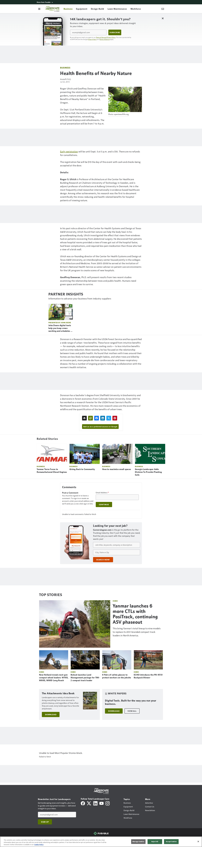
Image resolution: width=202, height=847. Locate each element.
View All (132, 711)
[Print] (84, 418)
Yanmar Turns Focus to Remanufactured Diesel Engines (52, 470)
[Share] (96, 418)
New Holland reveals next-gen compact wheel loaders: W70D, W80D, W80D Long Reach (53, 678)
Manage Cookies (138, 841)
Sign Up (45, 822)
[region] (101, 841)
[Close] (198, 841)
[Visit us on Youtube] (101, 803)
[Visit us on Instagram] (107, 803)
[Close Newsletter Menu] (162, 18)
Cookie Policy (38, 844)
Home (115, 601)
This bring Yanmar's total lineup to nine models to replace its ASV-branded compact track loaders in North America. (137, 632)
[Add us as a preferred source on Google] (90, 418)
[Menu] (39, 8)
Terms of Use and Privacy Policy (106, 37)
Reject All (154, 841)
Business (65, 67)
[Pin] (114, 418)
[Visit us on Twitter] (89, 803)
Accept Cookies (171, 841)
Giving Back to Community (82, 469)
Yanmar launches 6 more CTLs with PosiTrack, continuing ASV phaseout (135, 614)
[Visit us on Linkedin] (95, 803)
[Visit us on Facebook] (83, 803)
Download (50, 714)
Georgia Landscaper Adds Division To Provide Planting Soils (148, 472)
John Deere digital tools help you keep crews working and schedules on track (60, 328)
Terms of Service (105, 39)
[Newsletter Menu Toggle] (162, 8)
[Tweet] (108, 418)
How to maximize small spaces (116, 469)
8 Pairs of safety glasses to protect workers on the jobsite (116, 676)
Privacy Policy (92, 39)
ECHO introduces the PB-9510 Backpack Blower (148, 676)
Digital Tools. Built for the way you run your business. (130, 702)
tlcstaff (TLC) (65, 79)
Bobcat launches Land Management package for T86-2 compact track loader (85, 678)
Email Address (102, 492)
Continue (104, 504)
